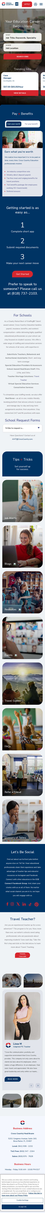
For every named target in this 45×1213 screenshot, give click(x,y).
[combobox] (22, 48)
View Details (20, 93)
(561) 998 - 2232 (25, 1146)
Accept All (22, 1207)
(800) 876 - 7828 (25, 1156)
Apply (27, 4)
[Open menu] (41, 4)
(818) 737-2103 (24, 293)
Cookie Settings (22, 1200)
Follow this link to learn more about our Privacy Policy (22, 1194)
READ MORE (13, 1079)
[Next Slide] (38, 1085)
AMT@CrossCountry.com (22, 439)
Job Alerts (10, 518)
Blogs (8, 563)
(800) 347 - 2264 (27, 1151)
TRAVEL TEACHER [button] (22, 955)
